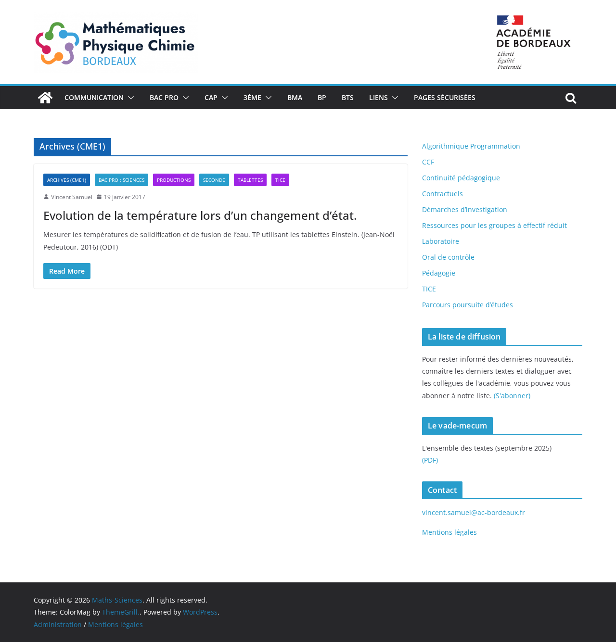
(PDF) (430, 460)
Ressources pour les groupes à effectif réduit (494, 225)
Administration (58, 624)
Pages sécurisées (444, 97)
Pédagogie (438, 272)
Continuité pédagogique (461, 177)
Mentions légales (449, 532)
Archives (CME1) (66, 179)
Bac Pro (164, 97)
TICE (280, 179)
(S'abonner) (512, 395)
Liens (378, 97)
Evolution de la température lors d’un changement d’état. (200, 215)
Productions (174, 179)
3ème (252, 97)
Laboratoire (440, 241)
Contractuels (442, 193)
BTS (348, 97)
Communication (94, 97)
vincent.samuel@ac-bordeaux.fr (473, 512)
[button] (129, 97)
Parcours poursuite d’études (467, 304)
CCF (428, 161)
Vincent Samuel (71, 197)
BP (322, 97)
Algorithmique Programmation (471, 146)
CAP (211, 97)
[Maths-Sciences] (45, 97)
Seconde (214, 179)
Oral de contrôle (448, 257)
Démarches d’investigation (464, 209)
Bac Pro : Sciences (121, 179)
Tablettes (250, 179)
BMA (294, 97)
